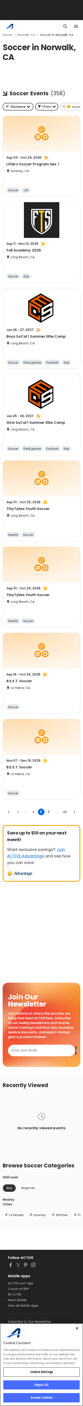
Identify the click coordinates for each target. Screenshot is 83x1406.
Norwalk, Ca (26, 35)
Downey (39, 1215)
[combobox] (18, 106)
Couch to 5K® (18, 1289)
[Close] (77, 1328)
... (26, 812)
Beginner (28, 1188)
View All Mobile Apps (23, 1305)
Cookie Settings (41, 1372)
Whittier (62, 1215)
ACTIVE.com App (20, 1283)
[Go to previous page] (9, 812)
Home (7, 35)
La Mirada (16, 1215)
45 (65, 812)
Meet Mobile (17, 1300)
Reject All (41, 1385)
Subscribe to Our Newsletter (29, 1321)
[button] (46, 106)
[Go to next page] (74, 812)
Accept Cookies (42, 1398)
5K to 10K (14, 1294)
